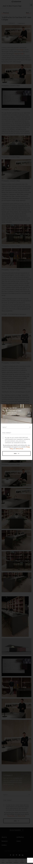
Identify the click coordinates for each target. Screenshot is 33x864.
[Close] (30, 405)
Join (15, 453)
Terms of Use (19, 448)
